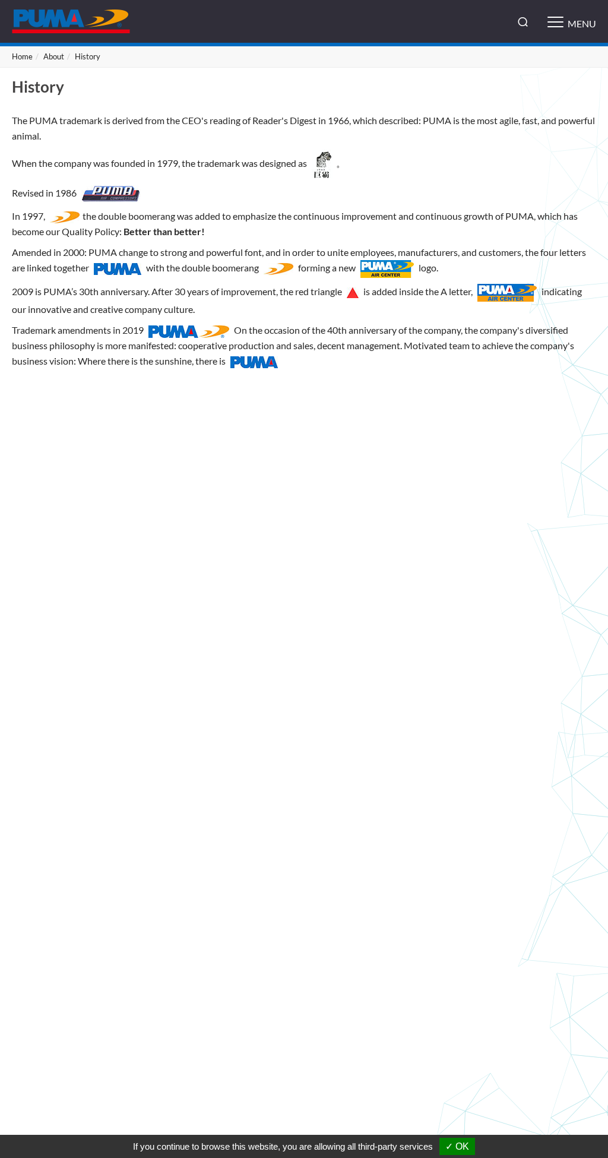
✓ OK (457, 1146)
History (87, 56)
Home (22, 56)
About (53, 56)
